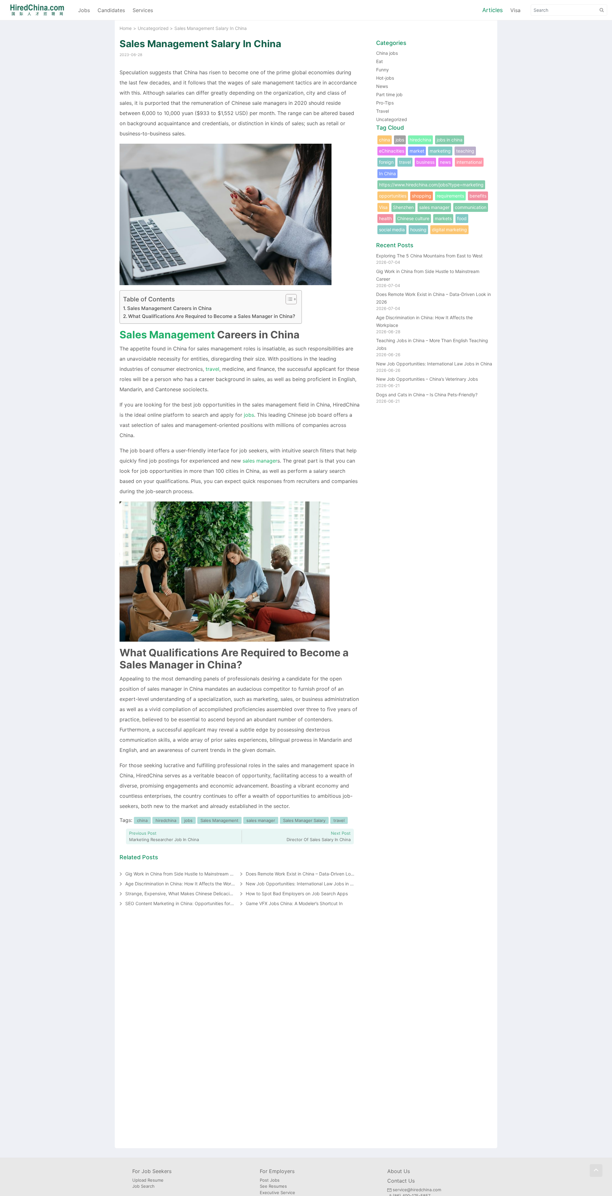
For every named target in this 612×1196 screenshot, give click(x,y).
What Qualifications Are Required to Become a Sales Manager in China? (211, 316)
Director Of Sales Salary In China (319, 839)
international (469, 162)
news (445, 162)
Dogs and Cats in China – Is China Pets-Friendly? (426, 394)
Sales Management (167, 334)
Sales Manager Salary (304, 820)
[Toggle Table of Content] (288, 299)
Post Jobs (270, 1180)
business (425, 162)
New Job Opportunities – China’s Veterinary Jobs (427, 379)
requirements (450, 195)
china (142, 820)
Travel (382, 111)
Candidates (111, 10)
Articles (492, 10)
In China (387, 173)
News (382, 86)
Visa (515, 10)
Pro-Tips (385, 102)
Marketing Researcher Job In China (164, 839)
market (417, 151)
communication (470, 207)
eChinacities (391, 151)
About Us (398, 1171)
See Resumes (273, 1186)
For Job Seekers (151, 1171)
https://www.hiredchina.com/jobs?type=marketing (431, 184)
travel (212, 369)
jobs (249, 415)
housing (418, 229)
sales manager (260, 461)
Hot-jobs (385, 78)
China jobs (387, 53)
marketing (440, 151)
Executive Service (277, 1192)
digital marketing (449, 229)
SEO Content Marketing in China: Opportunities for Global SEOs (191, 903)
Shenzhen (403, 207)
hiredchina (166, 820)
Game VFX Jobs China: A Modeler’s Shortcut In (294, 903)
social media (392, 229)
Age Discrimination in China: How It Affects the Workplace (185, 883)
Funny (382, 69)
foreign (386, 162)
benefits (478, 195)
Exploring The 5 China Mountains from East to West (429, 255)
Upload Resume (148, 1180)
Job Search (143, 1186)
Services (143, 10)
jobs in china (450, 139)
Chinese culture (413, 218)
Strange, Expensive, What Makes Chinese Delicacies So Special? (192, 893)
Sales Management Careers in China (169, 308)
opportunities (392, 195)
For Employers (277, 1171)
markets (443, 218)
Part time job (389, 94)
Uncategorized (153, 28)
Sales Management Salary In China (200, 43)
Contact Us (401, 1181)
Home (126, 28)
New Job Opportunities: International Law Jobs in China (304, 883)
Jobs (84, 10)
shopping (421, 195)
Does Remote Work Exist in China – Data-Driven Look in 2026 (309, 873)
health (385, 218)
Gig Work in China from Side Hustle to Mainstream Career (184, 873)
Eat (379, 61)
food (462, 218)
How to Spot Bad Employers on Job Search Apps (297, 893)
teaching (465, 151)
